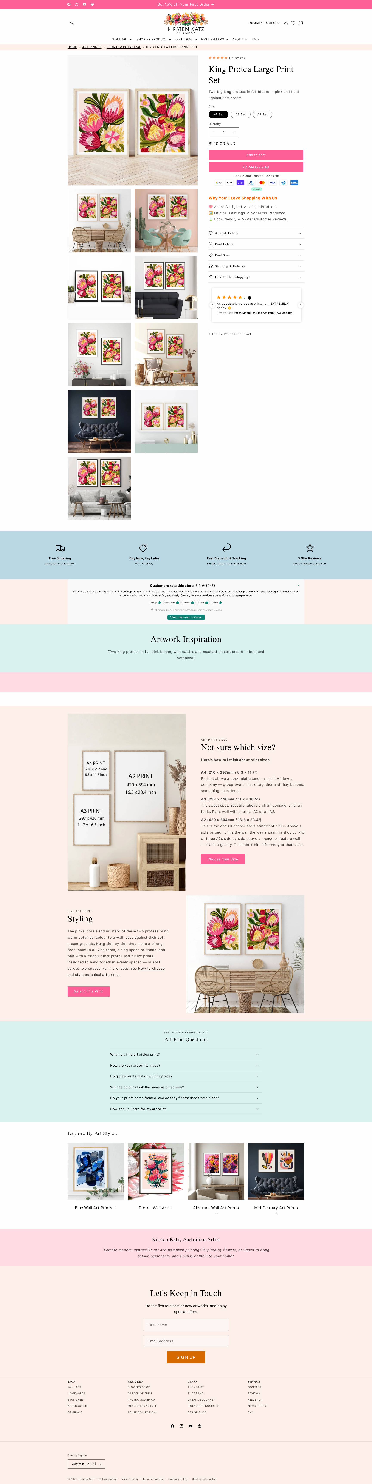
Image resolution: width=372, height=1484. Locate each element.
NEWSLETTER (257, 1406)
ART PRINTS (91, 47)
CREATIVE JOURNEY (201, 1399)
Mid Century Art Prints (276, 1208)
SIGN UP (186, 1357)
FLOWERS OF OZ (139, 1387)
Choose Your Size (223, 859)
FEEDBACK (255, 1399)
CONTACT (254, 1387)
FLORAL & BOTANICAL (124, 47)
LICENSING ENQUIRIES (203, 1406)
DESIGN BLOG (197, 1412)
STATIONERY (76, 1399)
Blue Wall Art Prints (93, 1208)
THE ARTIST (196, 1387)
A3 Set (240, 114)
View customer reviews (186, 617)
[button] (72, 23)
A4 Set (218, 114)
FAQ (250, 1412)
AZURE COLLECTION (142, 1412)
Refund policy (107, 1479)
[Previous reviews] (212, 305)
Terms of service (153, 1479)
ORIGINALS (75, 1412)
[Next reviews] (301, 305)
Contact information (204, 1479)
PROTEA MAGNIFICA (141, 1399)
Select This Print (88, 991)
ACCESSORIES (77, 1406)
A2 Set (262, 114)
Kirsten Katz (86, 1479)
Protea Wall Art (153, 1208)
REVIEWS (254, 1393)
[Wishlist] (293, 22)
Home (72, 47)
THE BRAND (196, 1393)
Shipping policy (178, 1479)
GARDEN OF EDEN (140, 1393)
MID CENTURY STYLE (142, 1406)
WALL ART (74, 1387)
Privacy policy (129, 1479)
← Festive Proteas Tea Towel (230, 334)
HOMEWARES (76, 1393)
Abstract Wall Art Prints (216, 1208)
